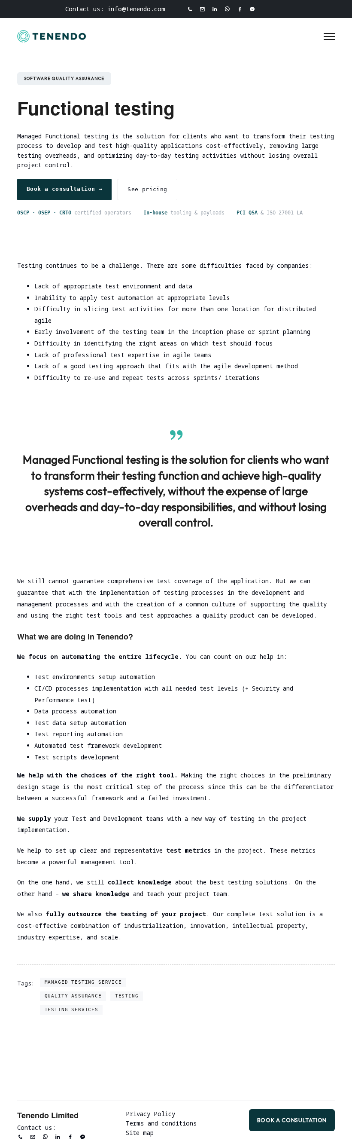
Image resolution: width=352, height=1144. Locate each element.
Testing (127, 995)
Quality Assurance (73, 995)
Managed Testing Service (83, 982)
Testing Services (71, 1009)
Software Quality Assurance (64, 78)
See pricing (147, 189)
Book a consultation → (64, 189)
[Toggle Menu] (329, 36)
